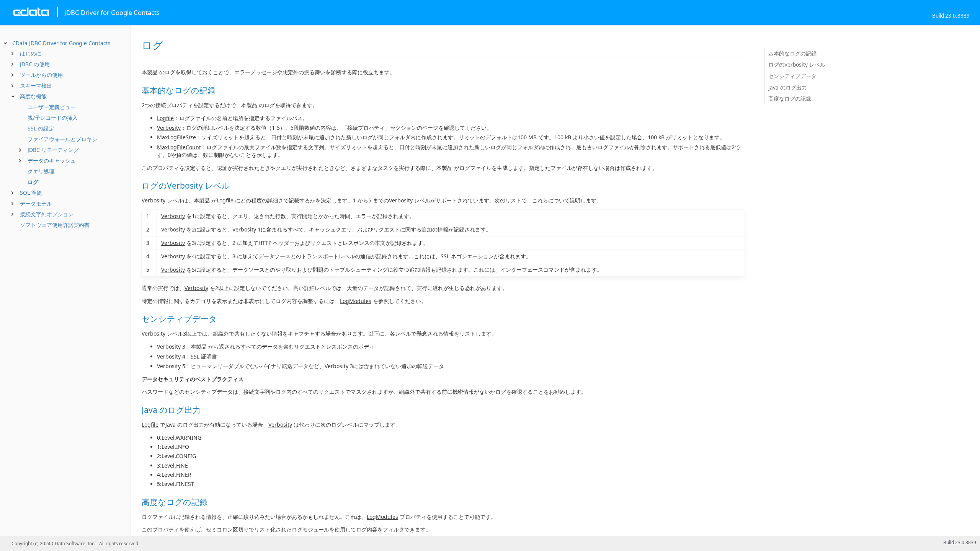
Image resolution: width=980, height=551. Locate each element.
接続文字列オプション (47, 214)
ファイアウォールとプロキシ (62, 139)
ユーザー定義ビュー (52, 107)
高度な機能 (33, 96)
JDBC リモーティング (53, 149)
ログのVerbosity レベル (796, 64)
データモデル (36, 203)
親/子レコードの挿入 (53, 117)
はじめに (30, 53)
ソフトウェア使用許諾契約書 (55, 224)
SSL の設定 (41, 128)
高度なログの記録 (789, 98)
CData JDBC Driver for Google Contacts (61, 43)
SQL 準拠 (31, 192)
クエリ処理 (41, 171)
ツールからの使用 (41, 74)
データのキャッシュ (52, 160)
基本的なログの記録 (792, 53)
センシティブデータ (792, 76)
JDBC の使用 (35, 64)
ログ (33, 182)
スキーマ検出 (36, 85)
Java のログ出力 (787, 87)
